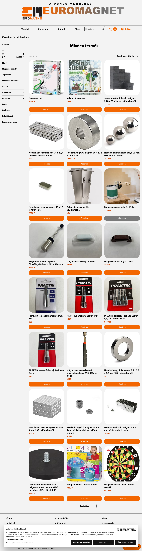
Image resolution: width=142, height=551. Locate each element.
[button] (113, 29)
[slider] (3, 54)
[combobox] (94, 29)
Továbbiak (84, 506)
